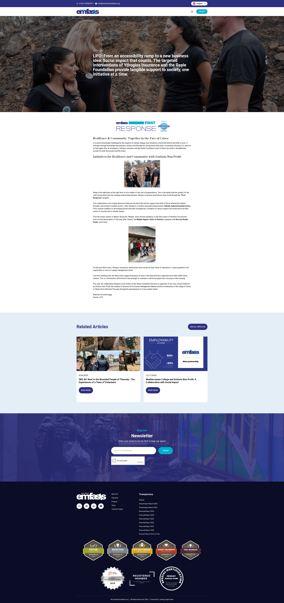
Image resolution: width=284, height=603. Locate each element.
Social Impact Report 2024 (148, 504)
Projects (114, 501)
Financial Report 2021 (146, 526)
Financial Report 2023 (146, 519)
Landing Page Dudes (166, 599)
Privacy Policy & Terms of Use (149, 534)
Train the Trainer (117, 509)
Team (113, 505)
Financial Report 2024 (146, 515)
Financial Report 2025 (146, 511)
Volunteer (114, 498)
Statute (141, 500)
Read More (86, 390)
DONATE (201, 11)
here (110, 295)
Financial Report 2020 (146, 530)
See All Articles (197, 327)
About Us (114, 494)
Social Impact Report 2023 (148, 507)
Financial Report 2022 (146, 522)
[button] (199, 3)
